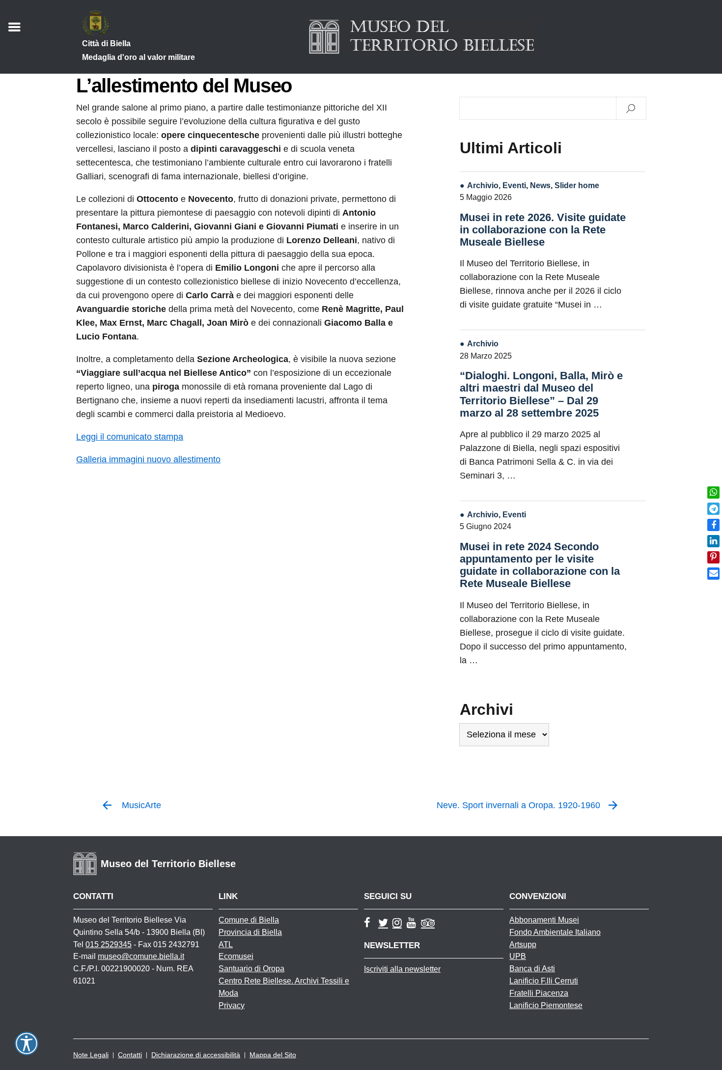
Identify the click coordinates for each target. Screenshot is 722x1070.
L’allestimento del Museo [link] (184, 85)
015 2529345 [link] (108, 944)
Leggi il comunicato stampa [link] (129, 437)
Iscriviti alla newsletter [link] (402, 969)
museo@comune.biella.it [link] (141, 956)
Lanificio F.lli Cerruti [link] (543, 981)
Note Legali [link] (91, 1055)
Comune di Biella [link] (249, 920)
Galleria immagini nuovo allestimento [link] (148, 459)
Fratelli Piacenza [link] (538, 993)
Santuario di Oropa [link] (251, 968)
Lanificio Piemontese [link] (546, 1005)
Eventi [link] (514, 185)
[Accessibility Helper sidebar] (26, 1043)
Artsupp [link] (522, 944)
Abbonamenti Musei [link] (544, 920)
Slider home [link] (577, 185)
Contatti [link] (130, 1055)
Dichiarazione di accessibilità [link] (195, 1055)
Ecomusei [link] (236, 956)
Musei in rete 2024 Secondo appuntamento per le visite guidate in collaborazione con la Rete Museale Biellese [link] (540, 565)
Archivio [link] (483, 185)
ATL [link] (226, 944)
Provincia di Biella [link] (250, 932)
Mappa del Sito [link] (273, 1055)
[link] (713, 492)
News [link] (540, 185)
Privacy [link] (232, 1005)
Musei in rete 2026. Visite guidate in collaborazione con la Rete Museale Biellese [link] (543, 229)
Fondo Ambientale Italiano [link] (555, 932)
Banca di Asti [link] (532, 968)
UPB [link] (517, 956)
